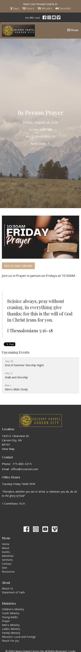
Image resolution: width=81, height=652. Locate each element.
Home (5, 544)
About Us (7, 588)
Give (4, 567)
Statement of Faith (13, 592)
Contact (6, 563)
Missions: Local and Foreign (19, 637)
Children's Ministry (13, 609)
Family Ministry (11, 633)
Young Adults (10, 617)
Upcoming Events (15, 352)
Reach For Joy (10, 640)
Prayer (6, 621)
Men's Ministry (11, 625)
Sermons (7, 560)
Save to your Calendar (18, 265)
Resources (8, 571)
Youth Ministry (10, 613)
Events (6, 552)
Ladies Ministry (11, 629)
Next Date (39, 143)
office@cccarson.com (24, 469)
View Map (8, 449)
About (5, 548)
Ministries (8, 556)
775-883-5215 (32, 17)
